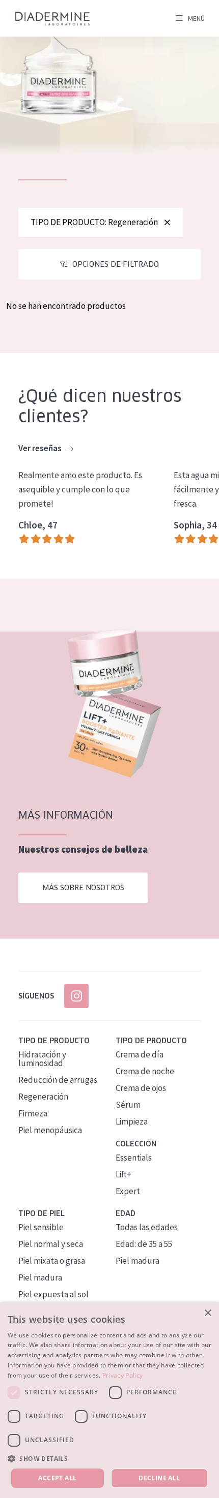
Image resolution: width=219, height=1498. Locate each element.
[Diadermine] (52, 18)
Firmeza (32, 1113)
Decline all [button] (159, 1478)
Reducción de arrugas (57, 1079)
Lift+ (123, 1174)
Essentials (134, 1157)
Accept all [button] (57, 1478)
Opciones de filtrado (115, 264)
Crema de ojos (141, 1088)
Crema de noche (145, 1071)
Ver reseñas (40, 448)
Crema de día (139, 1054)
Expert (128, 1191)
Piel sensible (41, 1227)
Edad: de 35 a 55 (144, 1244)
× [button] (207, 1313)
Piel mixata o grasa (51, 1260)
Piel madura (40, 1277)
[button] (109, 1458)
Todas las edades (147, 1227)
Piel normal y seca (50, 1244)
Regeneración (43, 1096)
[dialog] (109, 1400)
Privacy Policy (122, 1375)
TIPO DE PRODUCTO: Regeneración (94, 222)
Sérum (128, 1104)
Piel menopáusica (50, 1130)
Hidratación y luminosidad (42, 1059)
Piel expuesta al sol (53, 1294)
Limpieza (132, 1121)
